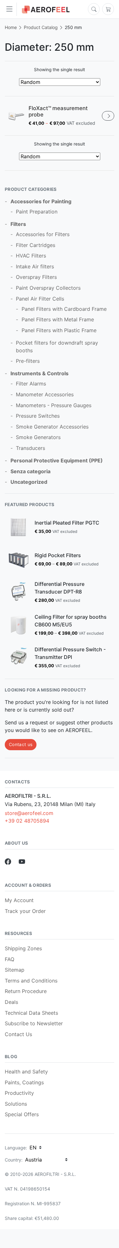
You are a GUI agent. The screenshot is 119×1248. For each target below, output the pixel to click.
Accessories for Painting (40, 201)
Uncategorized (28, 482)
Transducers (30, 448)
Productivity (19, 1093)
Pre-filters (28, 361)
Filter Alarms (31, 383)
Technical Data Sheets (31, 1013)
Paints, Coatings (24, 1082)
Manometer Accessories (45, 394)
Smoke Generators (38, 437)
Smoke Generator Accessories (52, 426)
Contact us (20, 744)
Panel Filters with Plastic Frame (59, 330)
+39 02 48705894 (27, 821)
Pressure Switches (38, 416)
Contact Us (18, 1034)
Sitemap (14, 970)
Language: (16, 1147)
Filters (18, 224)
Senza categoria (30, 471)
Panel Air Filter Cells (40, 298)
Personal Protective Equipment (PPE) (56, 460)
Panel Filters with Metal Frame (58, 319)
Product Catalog (41, 27)
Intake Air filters (35, 266)
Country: (14, 1159)
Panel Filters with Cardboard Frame (64, 309)
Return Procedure (26, 991)
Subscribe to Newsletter (34, 1023)
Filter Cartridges (35, 245)
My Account (19, 900)
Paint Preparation (36, 211)
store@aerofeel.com (29, 813)
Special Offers (22, 1114)
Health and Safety (26, 1071)
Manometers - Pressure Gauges (53, 405)
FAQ (9, 959)
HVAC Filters (31, 255)
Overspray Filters (36, 277)
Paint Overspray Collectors (48, 288)
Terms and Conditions (31, 980)
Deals (11, 1002)
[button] (11, 9)
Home (11, 27)
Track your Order (25, 911)
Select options (108, 115)
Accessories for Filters (42, 234)
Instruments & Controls (39, 373)
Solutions (16, 1104)
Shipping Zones (23, 948)
